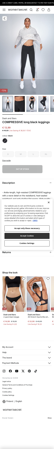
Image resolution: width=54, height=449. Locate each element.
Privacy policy (7, 388)
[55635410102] (23, 278)
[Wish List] (43, 10)
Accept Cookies (27, 236)
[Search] (31, 10)
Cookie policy (7, 392)
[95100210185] (48, 278)
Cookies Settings (8, 395)
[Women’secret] (17, 9)
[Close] (49, 202)
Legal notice (6, 381)
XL (46, 154)
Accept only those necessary (27, 228)
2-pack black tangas (11, 317)
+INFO (34, 221)
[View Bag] (49, 10)
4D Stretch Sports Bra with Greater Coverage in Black (38, 317)
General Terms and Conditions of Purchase (17, 385)
